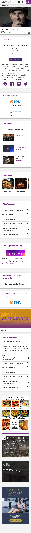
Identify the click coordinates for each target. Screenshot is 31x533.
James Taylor (10, 66)
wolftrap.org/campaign (8, 263)
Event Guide (5, 5)
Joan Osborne (20, 160)
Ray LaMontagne (21, 147)
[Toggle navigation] (28, 2)
